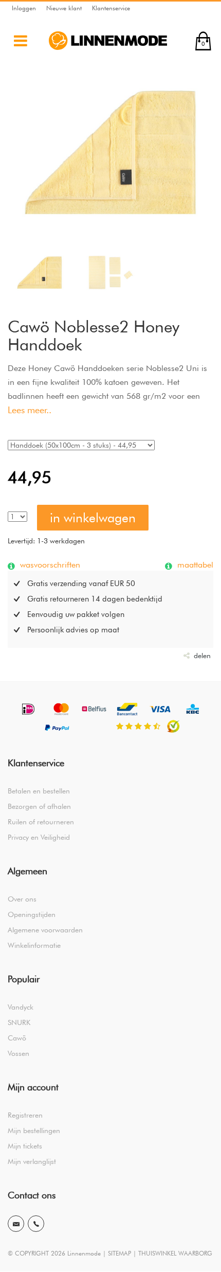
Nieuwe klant (64, 8)
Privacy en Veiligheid (39, 837)
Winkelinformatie (34, 945)
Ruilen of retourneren (41, 822)
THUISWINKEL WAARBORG (175, 1253)
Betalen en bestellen (39, 791)
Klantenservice (111, 8)
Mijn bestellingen (34, 1130)
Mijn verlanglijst (32, 1161)
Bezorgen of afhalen (39, 806)
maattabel (194, 564)
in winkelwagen (93, 517)
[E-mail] (16, 1223)
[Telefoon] (36, 1223)
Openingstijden (32, 914)
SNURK (19, 1022)
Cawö (17, 1038)
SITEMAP (119, 1253)
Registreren (25, 1115)
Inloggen (24, 8)
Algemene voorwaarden (45, 930)
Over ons (22, 899)
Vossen (18, 1053)
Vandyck (20, 1007)
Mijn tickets (25, 1146)
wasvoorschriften (48, 564)
